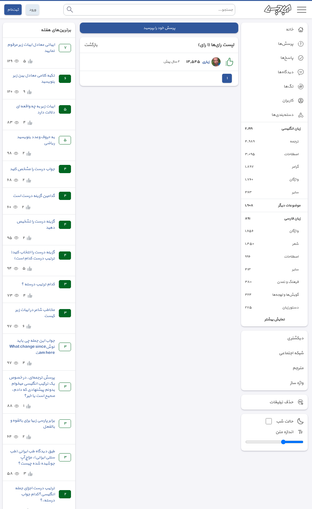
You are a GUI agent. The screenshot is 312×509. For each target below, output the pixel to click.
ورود (32, 9)
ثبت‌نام (13, 9)
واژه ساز (296, 383)
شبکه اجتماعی (291, 353)
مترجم (297, 368)
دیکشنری (295, 338)
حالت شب (284, 421)
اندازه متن (284, 432)
